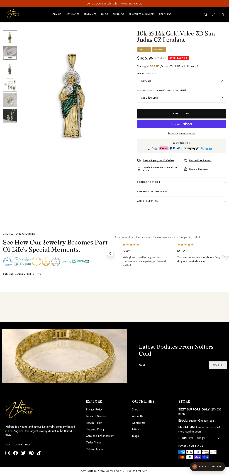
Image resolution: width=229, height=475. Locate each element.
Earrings (118, 14)
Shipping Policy (95, 429)
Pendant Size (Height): (161, 90)
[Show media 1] (10, 37)
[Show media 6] (10, 116)
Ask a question (181, 201)
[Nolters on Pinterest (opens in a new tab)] (31, 452)
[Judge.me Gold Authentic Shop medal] (36, 261)
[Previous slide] (110, 254)
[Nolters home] (12, 14)
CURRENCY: (186, 438)
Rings (104, 14)
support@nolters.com (202, 420)
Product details (181, 182)
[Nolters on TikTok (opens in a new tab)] (39, 452)
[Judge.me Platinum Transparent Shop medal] (17, 261)
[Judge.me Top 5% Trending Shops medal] (55, 261)
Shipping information (181, 191)
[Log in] (214, 14)
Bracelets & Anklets (142, 14)
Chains (56, 14)
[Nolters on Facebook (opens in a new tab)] (15, 452)
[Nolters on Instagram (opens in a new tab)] (7, 452)
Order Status (93, 442)
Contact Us (138, 423)
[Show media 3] (10, 69)
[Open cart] (222, 14)
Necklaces (72, 14)
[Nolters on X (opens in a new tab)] (23, 452)
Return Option (94, 449)
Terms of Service (96, 416)
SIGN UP (218, 365)
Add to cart (181, 113)
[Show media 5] (10, 100)
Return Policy (94, 423)
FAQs (135, 429)
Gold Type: (150, 73)
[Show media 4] (10, 85)
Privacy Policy (94, 409)
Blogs (135, 436)
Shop (135, 409)
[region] (71, 94)
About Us (137, 416)
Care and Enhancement (100, 436)
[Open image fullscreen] (71, 94)
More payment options (181, 133)
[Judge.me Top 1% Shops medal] (46, 261)
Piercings (165, 14)
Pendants (90, 14)
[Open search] (206, 14)
